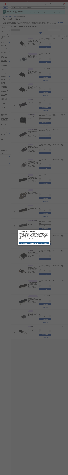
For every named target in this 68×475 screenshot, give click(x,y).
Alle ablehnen (24, 243)
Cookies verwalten (34, 243)
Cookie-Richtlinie (33, 239)
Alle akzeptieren (44, 243)
